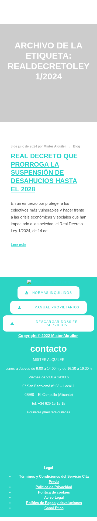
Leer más (18, 245)
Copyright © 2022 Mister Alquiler (48, 335)
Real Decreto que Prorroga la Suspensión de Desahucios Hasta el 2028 (44, 172)
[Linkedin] (88, 12)
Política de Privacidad (54, 487)
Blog (76, 146)
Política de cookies (54, 492)
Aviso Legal (54, 497)
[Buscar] (76, 5)
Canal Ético (54, 508)
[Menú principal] (76, 18)
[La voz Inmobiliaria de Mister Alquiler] (19, 12)
